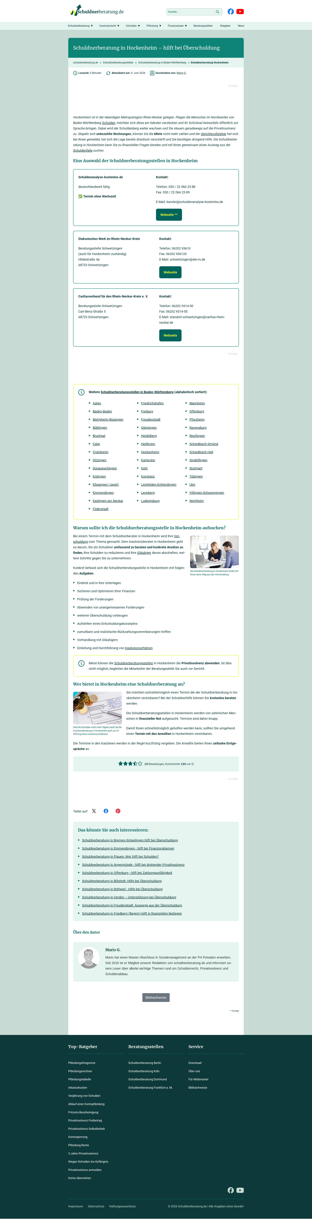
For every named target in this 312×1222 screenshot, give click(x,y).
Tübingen (196, 476)
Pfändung (152, 25)
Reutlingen (197, 436)
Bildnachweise (197, 1087)
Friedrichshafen (152, 403)
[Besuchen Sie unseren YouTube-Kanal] (240, 12)
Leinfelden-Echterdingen (158, 484)
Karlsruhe (148, 460)
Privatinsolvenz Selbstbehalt (86, 1128)
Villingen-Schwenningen (206, 493)
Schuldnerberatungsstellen (118, 62)
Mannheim (197, 403)
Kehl (144, 468)
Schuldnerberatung (79, 25)
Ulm (192, 484)
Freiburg (147, 411)
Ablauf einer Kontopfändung (86, 1104)
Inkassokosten (77, 1087)
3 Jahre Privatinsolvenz (83, 1153)
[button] (120, 763)
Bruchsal (99, 436)
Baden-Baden (102, 411)
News (241, 25)
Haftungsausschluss (122, 1206)
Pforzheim (197, 419)
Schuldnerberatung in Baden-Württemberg (162, 62)
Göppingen (149, 428)
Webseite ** (169, 215)
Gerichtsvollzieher (213, 134)
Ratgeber (225, 25)
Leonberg (148, 493)
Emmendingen (103, 493)
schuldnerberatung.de (85, 62)
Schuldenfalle (82, 150)
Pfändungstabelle (79, 1079)
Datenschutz (96, 1206)
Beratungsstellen (203, 25)
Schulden (131, 25)
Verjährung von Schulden (84, 1096)
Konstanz (148, 476)
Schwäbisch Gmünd (203, 444)
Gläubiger (144, 553)
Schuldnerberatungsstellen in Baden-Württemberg (137, 392)
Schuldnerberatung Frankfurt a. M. (150, 1087)
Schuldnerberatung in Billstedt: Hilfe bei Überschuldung (122, 881)
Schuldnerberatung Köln (143, 1071)
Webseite (170, 272)
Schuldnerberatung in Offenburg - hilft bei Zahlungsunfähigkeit (127, 873)
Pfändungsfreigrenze (81, 1063)
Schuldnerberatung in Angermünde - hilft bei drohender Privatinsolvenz (133, 865)
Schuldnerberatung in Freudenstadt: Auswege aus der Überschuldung (132, 905)
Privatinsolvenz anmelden (85, 1170)
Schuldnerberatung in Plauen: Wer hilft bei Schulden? (120, 856)
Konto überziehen (79, 1178)
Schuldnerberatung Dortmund (147, 1079)
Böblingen (100, 428)
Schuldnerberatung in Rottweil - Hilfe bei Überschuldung (122, 889)
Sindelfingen (198, 460)
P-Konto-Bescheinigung (83, 1112)
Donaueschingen (105, 468)
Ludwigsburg (150, 501)
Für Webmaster (198, 1079)
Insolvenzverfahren (139, 648)
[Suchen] (218, 12)
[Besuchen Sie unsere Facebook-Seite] (231, 11)
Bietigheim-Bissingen (108, 419)
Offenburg (196, 411)
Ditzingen (99, 460)
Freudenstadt (150, 419)
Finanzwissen (176, 25)
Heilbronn (148, 444)
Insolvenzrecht (107, 25)
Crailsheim (100, 452)
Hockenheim (150, 452)
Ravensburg (198, 428)
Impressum (75, 1206)
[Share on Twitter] (93, 811)
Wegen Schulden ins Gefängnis (88, 1161)
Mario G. (181, 72)
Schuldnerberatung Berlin (144, 1063)
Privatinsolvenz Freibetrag (85, 1120)
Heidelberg (149, 436)
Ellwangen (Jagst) (106, 484)
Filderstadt (100, 509)
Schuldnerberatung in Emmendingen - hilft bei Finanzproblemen (128, 848)
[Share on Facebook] (105, 811)
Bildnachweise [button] (156, 997)
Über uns (194, 1071)
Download (195, 1063)
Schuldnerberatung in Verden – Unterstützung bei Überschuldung (129, 897)
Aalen (97, 403)
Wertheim (196, 501)
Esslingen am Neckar (108, 501)
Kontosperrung (77, 1137)
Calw (96, 444)
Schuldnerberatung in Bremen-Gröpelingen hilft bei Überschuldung (130, 840)
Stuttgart (195, 468)
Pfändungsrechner (80, 1071)
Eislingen (99, 476)
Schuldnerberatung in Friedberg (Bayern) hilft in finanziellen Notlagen (132, 913)
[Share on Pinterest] (118, 811)
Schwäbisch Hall (201, 452)
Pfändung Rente (78, 1145)
